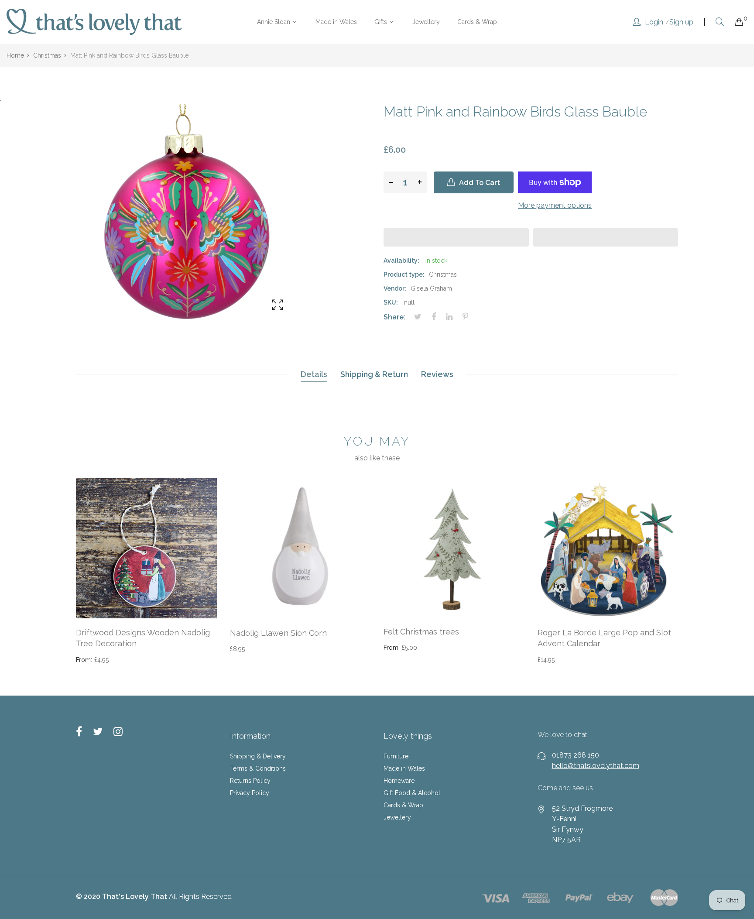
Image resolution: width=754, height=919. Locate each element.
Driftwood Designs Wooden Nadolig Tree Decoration (143, 638)
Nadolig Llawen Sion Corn (278, 633)
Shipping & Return (374, 374)
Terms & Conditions (258, 768)
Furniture (396, 756)
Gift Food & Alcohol (412, 792)
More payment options (555, 205)
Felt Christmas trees (421, 631)
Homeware (399, 780)
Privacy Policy (249, 792)
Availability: (401, 260)
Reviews (437, 374)
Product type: (404, 274)
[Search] (720, 22)
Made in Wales (404, 768)
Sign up (681, 22)
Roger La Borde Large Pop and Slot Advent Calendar (604, 638)
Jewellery (397, 817)
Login (654, 22)
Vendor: (395, 288)
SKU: (391, 302)
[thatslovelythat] (94, 22)
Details (314, 374)
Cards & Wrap (403, 805)
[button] (456, 237)
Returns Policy (250, 780)
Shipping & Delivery (258, 756)
